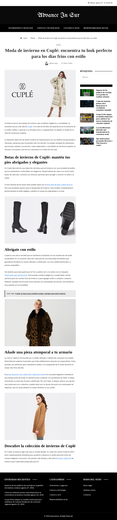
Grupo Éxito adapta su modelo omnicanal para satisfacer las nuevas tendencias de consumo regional (104, 118)
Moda (58, 45)
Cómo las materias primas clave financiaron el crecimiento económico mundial (103, 105)
